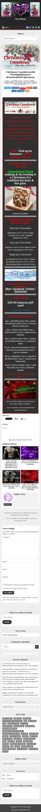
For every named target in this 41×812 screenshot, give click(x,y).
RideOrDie (5, 744)
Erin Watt (35, 82)
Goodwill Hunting (15, 736)
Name (5, 562)
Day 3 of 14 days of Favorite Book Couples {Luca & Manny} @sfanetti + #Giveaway (29, 487)
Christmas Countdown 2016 (24, 440)
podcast (18, 741)
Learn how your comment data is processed (20, 598)
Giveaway (6, 83)
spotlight (6, 746)
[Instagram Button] (33, 27)
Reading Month (27, 741)
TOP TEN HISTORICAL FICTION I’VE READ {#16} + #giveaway (29, 462)
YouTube (5, 751)
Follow (7, 622)
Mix (28, 91)
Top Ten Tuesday (22, 749)
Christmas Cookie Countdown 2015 (13, 731)
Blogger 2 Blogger (13, 724)
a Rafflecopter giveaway (20, 310)
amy (25, 721)
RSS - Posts (6, 775)
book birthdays (7, 726)
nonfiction (11, 741)
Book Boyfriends (19, 726)
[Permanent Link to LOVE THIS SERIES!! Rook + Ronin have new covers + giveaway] (11, 476)
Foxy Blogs (20, 19)
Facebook (16, 88)
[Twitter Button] (27, 27)
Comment (6, 537)
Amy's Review (32, 721)
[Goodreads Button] (36, 27)
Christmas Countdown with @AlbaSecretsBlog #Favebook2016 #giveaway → (20, 514)
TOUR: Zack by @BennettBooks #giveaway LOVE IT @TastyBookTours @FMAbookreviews (11, 464)
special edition (31, 744)
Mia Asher (20, 83)
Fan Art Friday (33, 734)
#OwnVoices (17, 718)
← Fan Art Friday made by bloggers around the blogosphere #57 (20, 519)
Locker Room (18, 739)
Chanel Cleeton (27, 82)
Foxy (8, 80)
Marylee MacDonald (9, 693)
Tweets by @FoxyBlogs (10, 635)
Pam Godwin (27, 83)
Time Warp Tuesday (27, 746)
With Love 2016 (33, 749)
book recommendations (9, 729)
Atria (4, 724)
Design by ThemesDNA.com (20, 810)
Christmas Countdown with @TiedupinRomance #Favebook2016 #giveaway (20, 75)
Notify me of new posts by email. (16, 588)
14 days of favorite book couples (12, 721)
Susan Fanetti (23, 84)
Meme (4, 741)
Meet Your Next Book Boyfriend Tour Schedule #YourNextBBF (20, 683)
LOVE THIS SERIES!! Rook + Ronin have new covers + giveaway (11, 486)
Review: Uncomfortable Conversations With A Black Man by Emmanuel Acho (20, 688)
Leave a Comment (30, 80)
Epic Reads (24, 734)
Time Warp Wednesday (9, 749)
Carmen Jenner (9, 82)
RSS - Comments (8, 779)
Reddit (30, 88)
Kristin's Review (7, 739)
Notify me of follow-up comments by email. (19, 585)
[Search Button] (39, 27)
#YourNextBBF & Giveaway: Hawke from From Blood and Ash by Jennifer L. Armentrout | (19, 670)
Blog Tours (24, 724)
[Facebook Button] (30, 27)
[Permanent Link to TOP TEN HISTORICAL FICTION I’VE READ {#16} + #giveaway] (29, 453)
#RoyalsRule (27, 718)
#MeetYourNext (7, 718)
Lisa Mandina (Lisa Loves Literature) (15, 664)
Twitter (8, 88)
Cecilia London (18, 82)
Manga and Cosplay (29, 739)
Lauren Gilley (13, 83)
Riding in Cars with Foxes (17, 744)
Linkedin (21, 91)
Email (5, 569)
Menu (7, 27)
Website (8, 504)
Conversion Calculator (20, 213)
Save (23, 88)
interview (25, 736)
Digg (15, 91)
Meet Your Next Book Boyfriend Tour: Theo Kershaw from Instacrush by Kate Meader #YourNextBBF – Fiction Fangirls (20, 679)
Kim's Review (33, 736)
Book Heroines (30, 726)
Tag (12, 746)
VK (36, 88)
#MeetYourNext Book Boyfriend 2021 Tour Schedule (20, 666)
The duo (17, 746)
